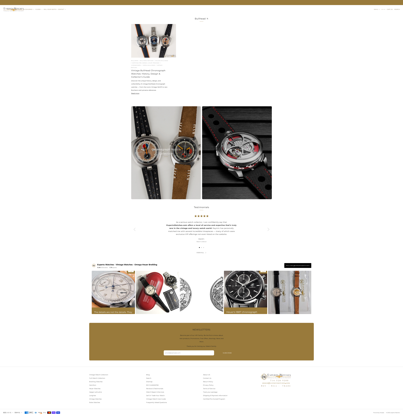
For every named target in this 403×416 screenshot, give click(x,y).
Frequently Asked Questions (156, 402)
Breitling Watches (96, 382)
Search (397, 9)
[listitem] (201, 2)
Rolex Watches (94, 402)
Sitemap (149, 382)
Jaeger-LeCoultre (95, 392)
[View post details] (113, 292)
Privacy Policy (208, 385)
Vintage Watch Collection (98, 375)
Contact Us (207, 378)
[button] (199, 247)
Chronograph (136, 65)
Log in (383, 9)
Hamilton (92, 385)
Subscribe (227, 353)
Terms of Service (209, 389)
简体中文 (376, 9)
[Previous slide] (134, 229)
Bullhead (134, 60)
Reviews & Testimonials (154, 389)
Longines (92, 395)
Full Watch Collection (97, 378)
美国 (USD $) (7, 412)
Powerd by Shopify (378, 412)
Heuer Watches (94, 389)
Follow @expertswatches (298, 265)
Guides (38, 9)
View (166, 163)
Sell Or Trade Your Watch (155, 395)
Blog (148, 375)
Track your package (210, 392)
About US (206, 375)
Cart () (390, 9)
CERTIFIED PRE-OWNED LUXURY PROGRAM (145, 63)
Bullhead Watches (147, 60)
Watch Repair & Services (155, 392)
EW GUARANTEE (152, 385)
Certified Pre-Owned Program (214, 399)
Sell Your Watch (50, 9)
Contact (61, 9)
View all (200, 252)
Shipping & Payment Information (215, 395)
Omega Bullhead (149, 65)
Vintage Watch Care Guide (156, 399)
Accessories (28, 9)
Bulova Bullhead (161, 60)
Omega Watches (95, 399)
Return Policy (208, 382)
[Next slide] (268, 229)
